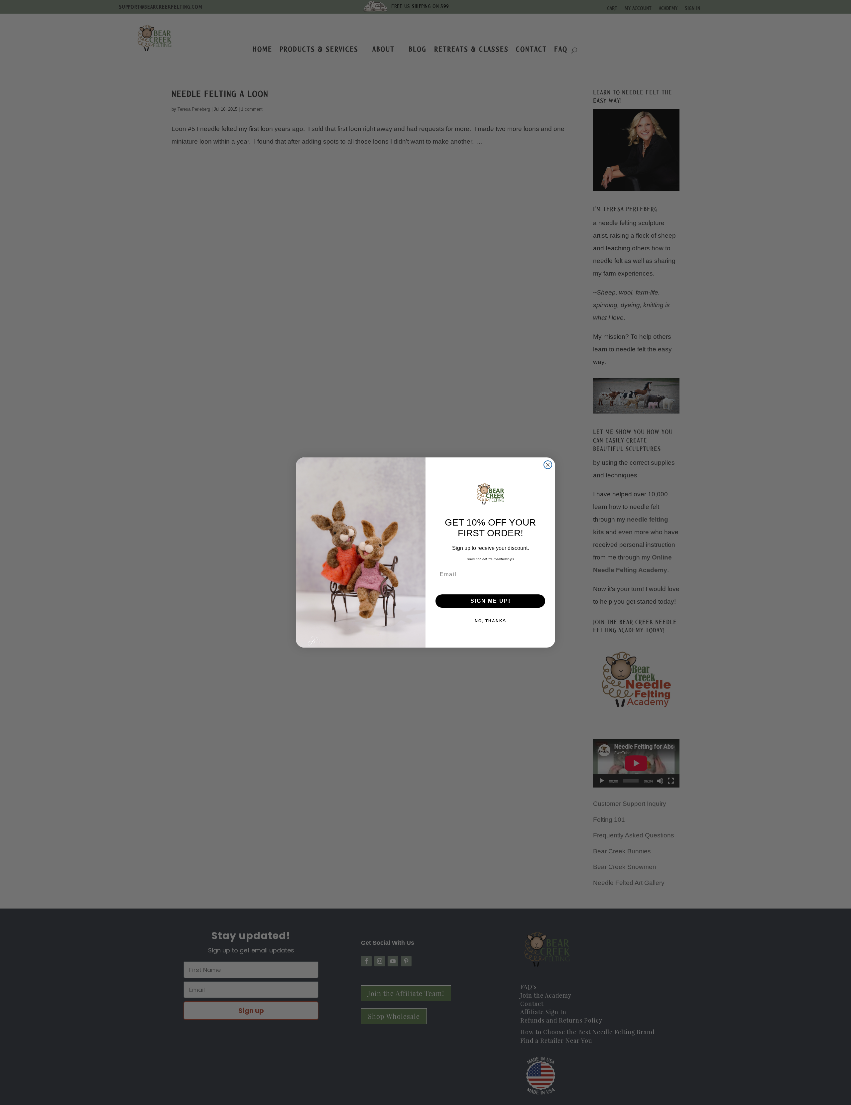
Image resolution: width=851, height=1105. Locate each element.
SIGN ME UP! (490, 601)
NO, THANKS (490, 621)
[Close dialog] (548, 465)
